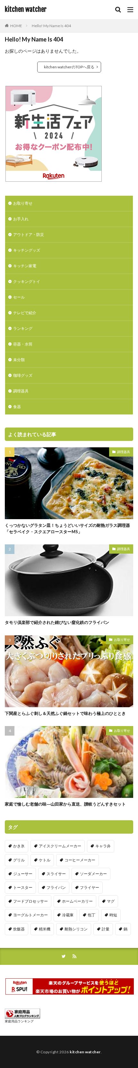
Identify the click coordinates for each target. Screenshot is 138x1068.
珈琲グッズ (22, 375)
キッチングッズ (26, 250)
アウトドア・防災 (28, 234)
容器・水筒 (22, 344)
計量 (105, 929)
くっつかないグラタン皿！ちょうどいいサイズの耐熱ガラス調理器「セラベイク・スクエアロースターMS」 (67, 528)
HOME (16, 25)
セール (19, 297)
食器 (17, 406)
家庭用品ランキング (19, 1021)
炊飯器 (19, 929)
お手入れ (21, 218)
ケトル (44, 860)
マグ (111, 901)
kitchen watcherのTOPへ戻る (69, 66)
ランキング (22, 328)
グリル (19, 860)
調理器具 (21, 391)
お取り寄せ (22, 203)
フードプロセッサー (30, 901)
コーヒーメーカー (80, 860)
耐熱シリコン (76, 929)
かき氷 (19, 846)
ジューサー (22, 873)
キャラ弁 (103, 846)
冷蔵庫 (67, 915)
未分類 (19, 359)
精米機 (44, 929)
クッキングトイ (26, 281)
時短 (113, 915)
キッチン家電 (24, 265)
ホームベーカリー (77, 901)
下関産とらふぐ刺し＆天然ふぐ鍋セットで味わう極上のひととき (65, 713)
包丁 (91, 915)
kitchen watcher (26, 9)
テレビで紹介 (24, 312)
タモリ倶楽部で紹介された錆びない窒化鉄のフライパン (57, 622)
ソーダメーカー (93, 873)
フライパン (56, 887)
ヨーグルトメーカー (30, 915)
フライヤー (89, 887)
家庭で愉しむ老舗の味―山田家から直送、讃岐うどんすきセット (65, 804)
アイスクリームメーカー (60, 846)
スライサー (56, 873)
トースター (22, 887)
